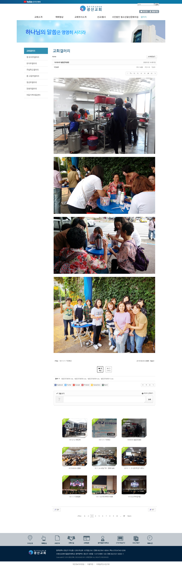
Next (129, 516)
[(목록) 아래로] (144, 73)
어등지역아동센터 (33, 95)
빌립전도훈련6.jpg (67, 379)
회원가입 (155, 11)
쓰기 (152, 509)
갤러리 (144, 17)
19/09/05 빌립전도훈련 (61, 62)
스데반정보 (88, 557)
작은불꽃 (56, 67)
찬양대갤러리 (31, 89)
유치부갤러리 (31, 63)
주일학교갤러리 (32, 70)
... (120, 516)
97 (124, 516)
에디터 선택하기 (148, 393)
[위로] (141, 73)
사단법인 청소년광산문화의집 (125, 17)
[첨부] (155, 73)
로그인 (145, 11)
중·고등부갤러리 (32, 76)
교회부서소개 (80, 17)
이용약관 (90, 564)
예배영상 (59, 17)
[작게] (138, 73)
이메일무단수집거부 (103, 564)
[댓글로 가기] (148, 73)
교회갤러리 (30, 51)
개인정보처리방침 (78, 564)
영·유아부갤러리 (32, 57)
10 (117, 516)
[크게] (134, 73)
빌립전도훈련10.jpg (107, 379)
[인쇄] (151, 73)
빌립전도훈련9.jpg (93, 379)
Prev (79, 516)
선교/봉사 (101, 17)
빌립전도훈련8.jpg (80, 379)
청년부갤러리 (31, 82)
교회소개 (38, 17)
